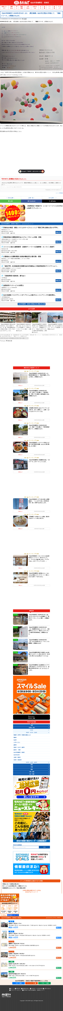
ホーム (12, 988)
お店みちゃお (35, 7)
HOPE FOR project (4, 338)
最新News (11, 7)
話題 (44, 7)
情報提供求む (26, 988)
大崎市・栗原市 (17, 757)
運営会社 (18, 988)
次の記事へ (52, 197)
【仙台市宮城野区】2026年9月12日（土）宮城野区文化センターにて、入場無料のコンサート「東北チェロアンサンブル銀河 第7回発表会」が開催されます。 (39, 631)
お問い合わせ (47, 988)
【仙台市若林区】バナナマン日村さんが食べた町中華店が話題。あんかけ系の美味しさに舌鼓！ (39, 444)
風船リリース (25, 338)
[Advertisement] (31, 355)
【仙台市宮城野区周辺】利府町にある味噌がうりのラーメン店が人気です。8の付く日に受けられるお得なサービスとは (39, 654)
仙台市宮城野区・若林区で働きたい (11, 223)
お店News (28, 7)
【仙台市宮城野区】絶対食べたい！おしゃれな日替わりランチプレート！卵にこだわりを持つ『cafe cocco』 (39, 575)
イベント (49, 7)
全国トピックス (4, 7)
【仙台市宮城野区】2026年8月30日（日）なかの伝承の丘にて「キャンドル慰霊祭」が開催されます (39, 641)
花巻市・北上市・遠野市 (19, 747)
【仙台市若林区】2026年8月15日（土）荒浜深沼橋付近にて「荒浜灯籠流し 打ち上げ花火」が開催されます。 (39, 375)
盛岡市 (15, 744)
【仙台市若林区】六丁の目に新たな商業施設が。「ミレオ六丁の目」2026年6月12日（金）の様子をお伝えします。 (39, 501)
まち (40, 7)
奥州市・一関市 (17, 749)
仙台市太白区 (17, 754)
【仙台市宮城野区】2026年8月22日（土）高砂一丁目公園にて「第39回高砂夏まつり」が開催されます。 (39, 427)
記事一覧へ (31, 197)
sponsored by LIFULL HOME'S (53, 917)
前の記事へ (11, 197)
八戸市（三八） (17, 742)
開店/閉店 (22, 7)
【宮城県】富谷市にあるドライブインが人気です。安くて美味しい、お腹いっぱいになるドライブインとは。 (39, 409)
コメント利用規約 (59, 193)
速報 (54, 7)
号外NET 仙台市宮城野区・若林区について (34, 990)
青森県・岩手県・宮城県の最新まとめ (22, 735)
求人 (16, 7)
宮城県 (25, 18)
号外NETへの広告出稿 (36, 988)
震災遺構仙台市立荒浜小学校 (15, 338)
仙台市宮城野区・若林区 (40, 3)
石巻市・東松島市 (18, 759)
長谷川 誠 (9, 340)
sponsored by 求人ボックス (27, 223)
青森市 (15, 737)
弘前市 (15, 740)
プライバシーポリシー (16, 990)
